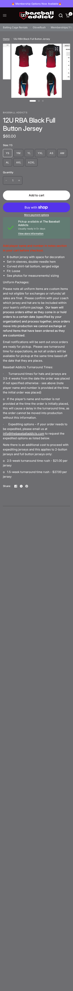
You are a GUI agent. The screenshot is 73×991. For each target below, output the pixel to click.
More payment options (36, 215)
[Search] (60, 15)
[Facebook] (15, 486)
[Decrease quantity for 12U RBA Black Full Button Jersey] (6, 180)
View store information (30, 233)
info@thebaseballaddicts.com (23, 433)
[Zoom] (56, 49)
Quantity (8, 172)
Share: (7, 486)
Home (6, 38)
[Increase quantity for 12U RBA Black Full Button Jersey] (19, 180)
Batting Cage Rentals (15, 27)
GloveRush (39, 27)
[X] (21, 486)
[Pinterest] (26, 486)
